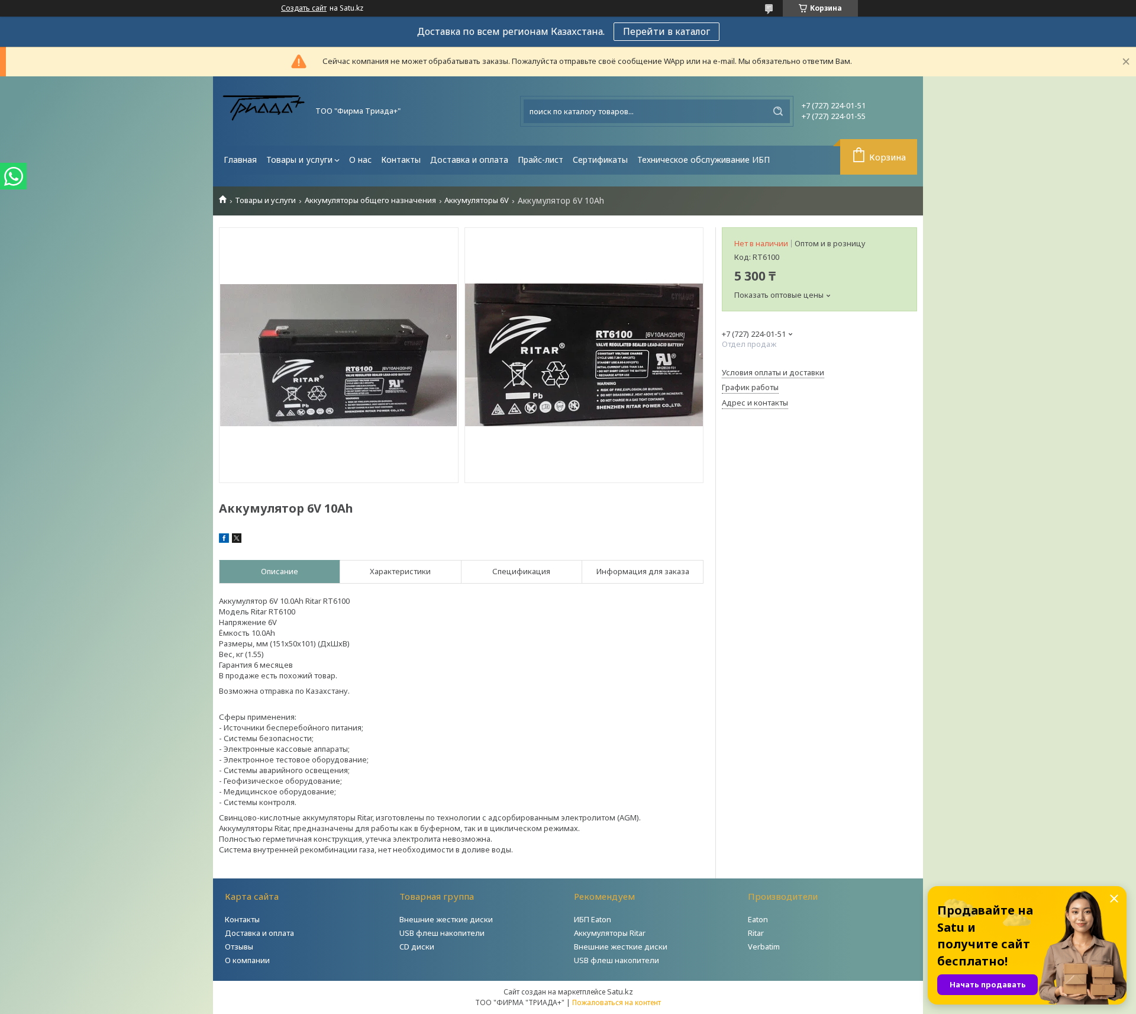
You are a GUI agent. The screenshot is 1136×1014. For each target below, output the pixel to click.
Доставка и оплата (469, 159)
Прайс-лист (540, 159)
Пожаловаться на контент (616, 1002)
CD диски (416, 946)
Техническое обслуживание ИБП (703, 159)
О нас (360, 159)
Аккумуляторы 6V (476, 200)
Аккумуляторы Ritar (610, 933)
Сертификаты (600, 159)
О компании (247, 960)
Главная (240, 159)
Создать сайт (304, 8)
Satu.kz (620, 991)
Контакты (401, 159)
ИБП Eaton (592, 919)
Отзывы (239, 946)
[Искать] (778, 111)
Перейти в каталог (666, 31)
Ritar (756, 933)
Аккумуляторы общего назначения (370, 200)
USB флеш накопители (442, 933)
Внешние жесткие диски (446, 919)
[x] (236, 540)
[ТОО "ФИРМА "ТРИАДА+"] (263, 111)
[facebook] (224, 540)
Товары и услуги (299, 159)
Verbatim (764, 946)
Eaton (758, 919)
